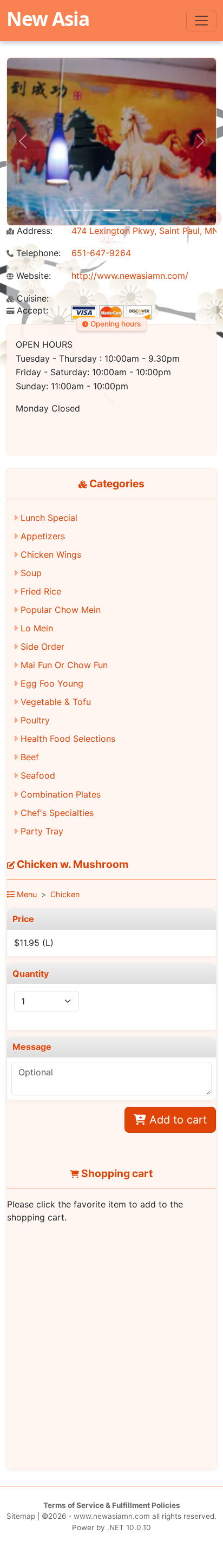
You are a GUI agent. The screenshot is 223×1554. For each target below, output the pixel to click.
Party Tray (42, 831)
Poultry (35, 720)
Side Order (42, 646)
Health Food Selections (68, 738)
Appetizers (43, 536)
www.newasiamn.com (112, 1516)
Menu (26, 894)
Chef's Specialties (57, 812)
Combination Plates (61, 794)
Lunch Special (49, 517)
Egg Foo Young (52, 683)
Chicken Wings (51, 554)
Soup (31, 572)
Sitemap (20, 1516)
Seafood (38, 775)
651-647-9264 (101, 252)
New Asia (47, 18)
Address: (33, 231)
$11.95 (34, 942)
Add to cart (176, 1119)
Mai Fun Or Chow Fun (64, 665)
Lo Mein (37, 628)
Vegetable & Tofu (56, 701)
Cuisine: (31, 298)
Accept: (31, 310)
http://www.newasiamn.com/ (129, 275)
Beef (30, 757)
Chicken (65, 894)
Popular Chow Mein (61, 609)
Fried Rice (41, 591)
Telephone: (37, 253)
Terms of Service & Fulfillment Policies (111, 1505)
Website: (32, 276)
